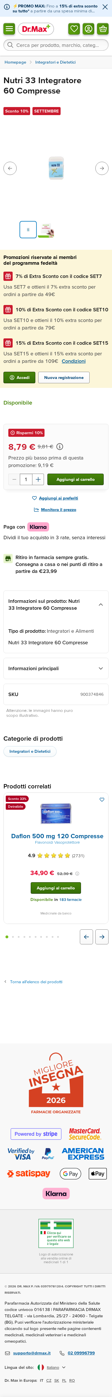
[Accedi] (88, 28)
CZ (48, 1380)
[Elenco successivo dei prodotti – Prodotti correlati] (102, 936)
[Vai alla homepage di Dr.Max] (36, 28)
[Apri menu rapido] (9, 28)
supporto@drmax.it (32, 1352)
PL (64, 1380)
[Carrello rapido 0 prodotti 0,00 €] (103, 28)
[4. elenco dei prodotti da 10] (24, 937)
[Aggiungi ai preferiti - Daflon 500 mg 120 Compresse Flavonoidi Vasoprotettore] (102, 799)
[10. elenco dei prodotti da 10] (58, 937)
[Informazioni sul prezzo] (59, 446)
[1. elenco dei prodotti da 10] (6, 936)
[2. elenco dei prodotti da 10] (13, 937)
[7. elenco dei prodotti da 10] (41, 937)
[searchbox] (56, 45)
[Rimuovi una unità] (14, 479)
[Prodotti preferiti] (74, 28)
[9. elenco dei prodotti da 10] (52, 937)
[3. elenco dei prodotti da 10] (19, 937)
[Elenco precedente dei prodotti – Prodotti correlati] (86, 936)
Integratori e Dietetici (30, 751)
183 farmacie (70, 899)
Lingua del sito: (19, 1367)
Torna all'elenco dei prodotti (36, 981)
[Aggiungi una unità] (38, 479)
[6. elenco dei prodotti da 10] (35, 937)
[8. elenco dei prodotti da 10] (47, 937)
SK (56, 1380)
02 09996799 (81, 1352)
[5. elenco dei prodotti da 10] (30, 937)
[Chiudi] (105, 7)
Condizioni (74, 361)
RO (72, 1380)
